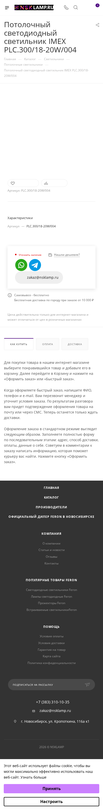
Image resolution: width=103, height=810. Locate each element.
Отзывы (51, 556)
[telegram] (35, 265)
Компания (51, 534)
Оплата (47, 344)
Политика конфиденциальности (52, 663)
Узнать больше (33, 777)
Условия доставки (51, 643)
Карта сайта (51, 656)
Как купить (18, 344)
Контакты (51, 563)
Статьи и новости (51, 550)
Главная (51, 488)
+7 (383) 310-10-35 (53, 702)
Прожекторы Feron (51, 603)
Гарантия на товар (52, 650)
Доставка (75, 344)
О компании (51, 543)
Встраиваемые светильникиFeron (51, 610)
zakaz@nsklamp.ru (55, 710)
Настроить (51, 801)
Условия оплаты (52, 636)
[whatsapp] (21, 265)
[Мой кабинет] (85, 7)
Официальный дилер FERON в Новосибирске (51, 517)
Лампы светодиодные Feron (51, 596)
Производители (51, 507)
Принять (51, 788)
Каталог (51, 497)
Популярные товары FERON (51, 580)
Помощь (51, 627)
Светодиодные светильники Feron (51, 590)
